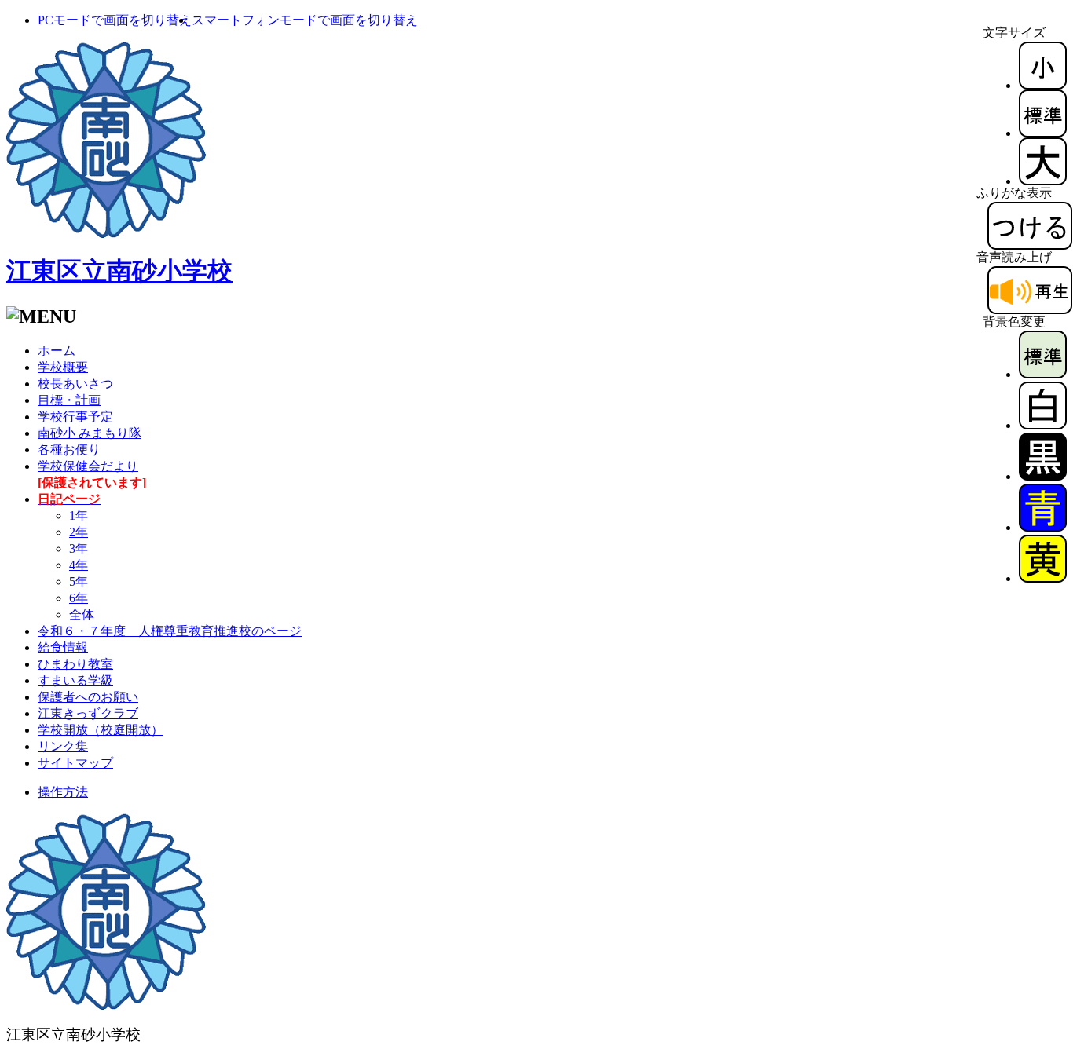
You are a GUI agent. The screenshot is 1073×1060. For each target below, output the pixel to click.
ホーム (56, 350)
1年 (78, 515)
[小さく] (1043, 85)
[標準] (1043, 133)
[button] (115, 20)
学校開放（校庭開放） (100, 730)
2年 (78, 532)
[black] (1043, 476)
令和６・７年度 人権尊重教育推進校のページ (170, 631)
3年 (78, 548)
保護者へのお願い (88, 697)
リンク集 (63, 746)
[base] (1043, 374)
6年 (78, 598)
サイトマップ (75, 762)
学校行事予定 (75, 416)
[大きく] (1043, 181)
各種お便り (69, 449)
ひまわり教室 (75, 664)
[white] (1043, 425)
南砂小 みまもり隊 (89, 433)
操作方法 (63, 792)
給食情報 (63, 647)
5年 (78, 581)
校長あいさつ (75, 383)
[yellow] (1043, 578)
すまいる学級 (75, 680)
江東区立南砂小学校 (119, 271)
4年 (78, 565)
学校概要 (63, 367)
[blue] (1043, 527)
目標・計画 (69, 400)
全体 (81, 614)
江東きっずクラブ (88, 713)
